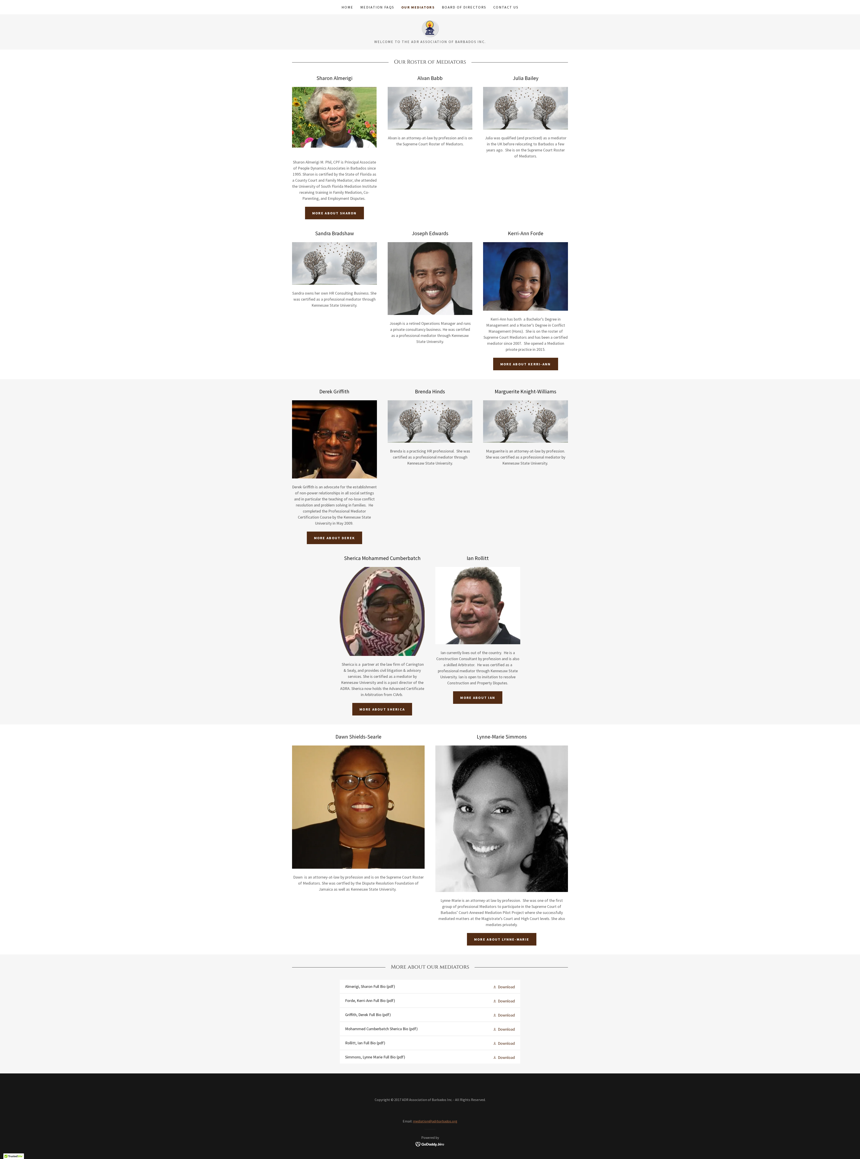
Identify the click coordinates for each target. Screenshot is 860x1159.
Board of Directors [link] (464, 7)
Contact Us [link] (505, 7)
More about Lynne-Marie (501, 939)
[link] (430, 28)
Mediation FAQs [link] (377, 7)
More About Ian (477, 697)
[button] (504, 986)
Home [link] (347, 7)
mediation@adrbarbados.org (435, 1121)
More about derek (334, 538)
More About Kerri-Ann (525, 364)
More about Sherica (382, 709)
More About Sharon (334, 213)
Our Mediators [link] (418, 7)
